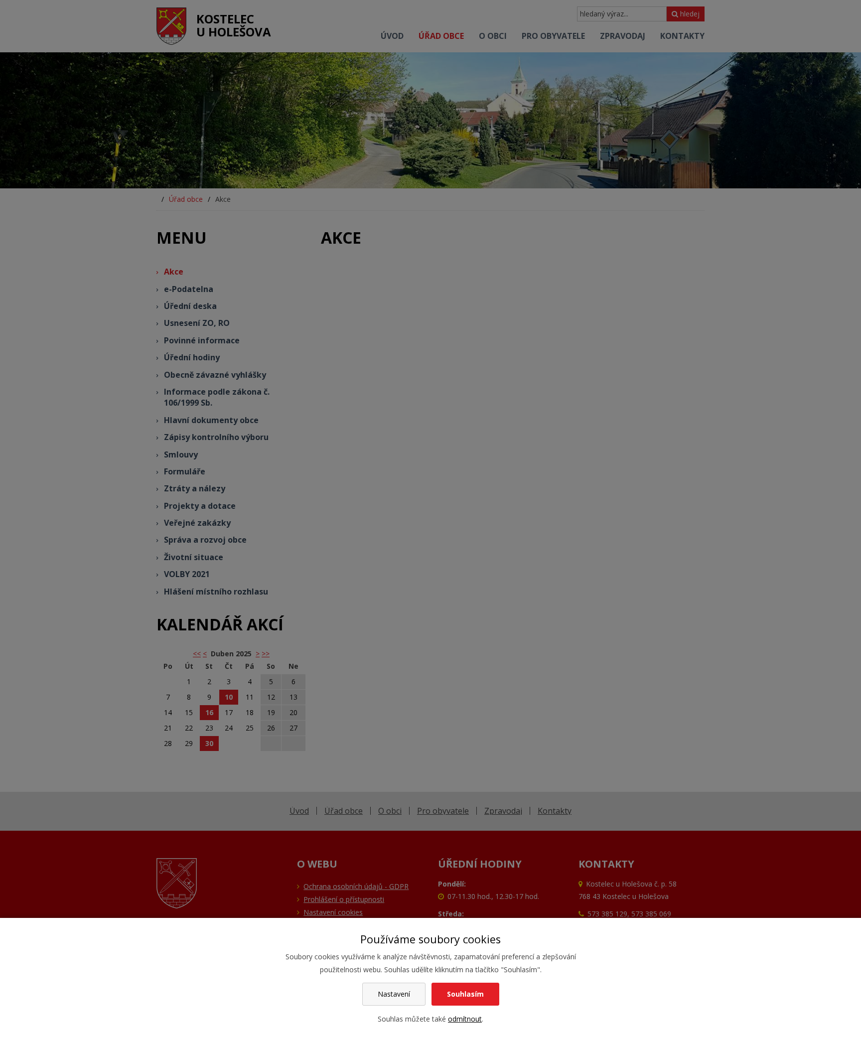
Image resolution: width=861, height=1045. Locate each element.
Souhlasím (465, 994)
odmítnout (465, 1019)
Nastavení (394, 994)
